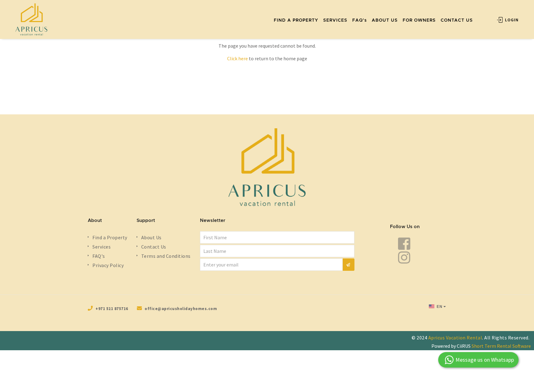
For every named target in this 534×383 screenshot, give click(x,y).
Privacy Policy (108, 265)
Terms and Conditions (166, 256)
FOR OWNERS (419, 20)
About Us (151, 237)
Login (511, 20)
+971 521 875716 (111, 308)
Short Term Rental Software (501, 346)
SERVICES (335, 20)
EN (439, 306)
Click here (237, 58)
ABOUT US (385, 20)
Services (101, 247)
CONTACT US (457, 20)
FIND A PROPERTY (296, 20)
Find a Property (109, 237)
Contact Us (153, 247)
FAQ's (359, 20)
